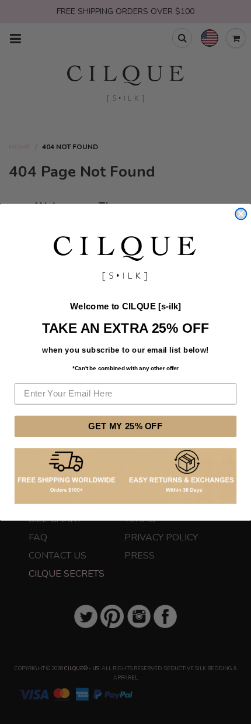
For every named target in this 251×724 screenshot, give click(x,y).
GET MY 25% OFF (125, 425)
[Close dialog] (240, 213)
